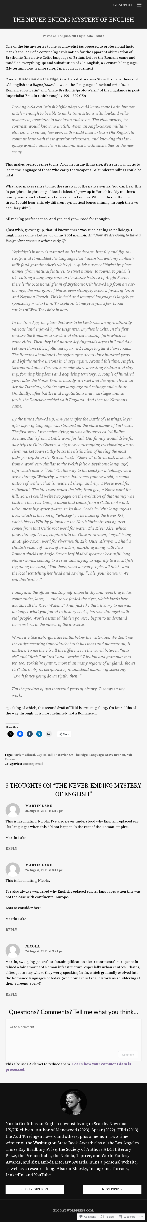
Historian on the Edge (38, 79)
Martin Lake (38, 806)
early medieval (24, 755)
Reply (11, 848)
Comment (128, 1054)
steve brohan (115, 755)
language (96, 755)
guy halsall (45, 755)
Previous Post (34, 1189)
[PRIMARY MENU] (139, 5)
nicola (32, 946)
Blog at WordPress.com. (73, 1210)
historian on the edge (71, 755)
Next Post (112, 1189)
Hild (74, 707)
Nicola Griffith (93, 36)
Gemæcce (123, 5)
